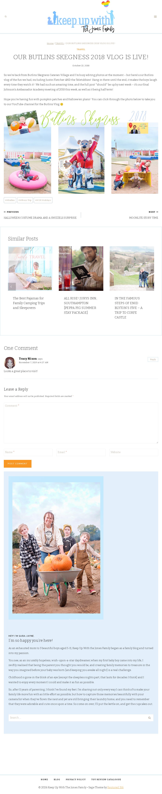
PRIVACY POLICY (76, 779)
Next (150, 287)
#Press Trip (25, 200)
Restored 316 (115, 787)
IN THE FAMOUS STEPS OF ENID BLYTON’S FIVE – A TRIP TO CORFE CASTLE (129, 307)
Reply (153, 359)
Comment (12, 405)
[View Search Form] (6, 17)
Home (44, 779)
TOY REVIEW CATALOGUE (106, 779)
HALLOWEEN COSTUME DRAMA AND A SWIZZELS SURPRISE (40, 215)
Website (116, 452)
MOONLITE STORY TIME (143, 215)
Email (62, 452)
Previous (12, 287)
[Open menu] (155, 16)
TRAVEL (81, 49)
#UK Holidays (43, 200)
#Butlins (10, 200)
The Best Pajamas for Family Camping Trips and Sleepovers (29, 303)
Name (10, 452)
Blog (57, 779)
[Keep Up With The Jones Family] (81, 16)
